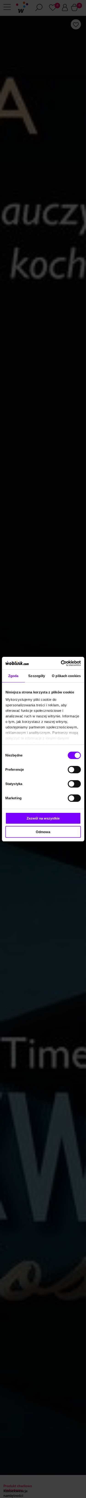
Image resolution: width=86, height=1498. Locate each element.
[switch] (74, 769)
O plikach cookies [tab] (66, 676)
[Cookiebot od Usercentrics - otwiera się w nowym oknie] (61, 663)
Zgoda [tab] (13, 676)
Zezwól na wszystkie (43, 818)
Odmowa (43, 832)
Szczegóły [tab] (36, 676)
